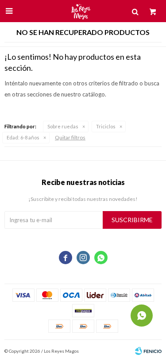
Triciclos (106, 126)
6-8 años (23, 137)
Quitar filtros (70, 137)
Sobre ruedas (62, 126)
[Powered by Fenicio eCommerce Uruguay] (148, 351)
